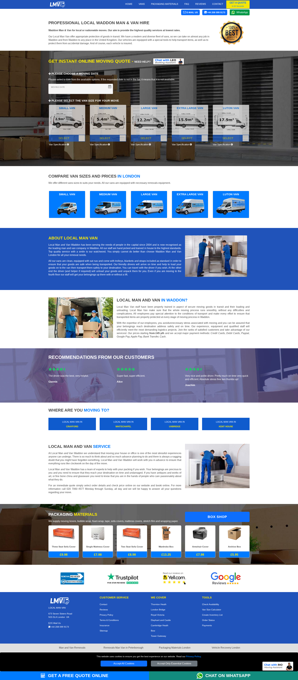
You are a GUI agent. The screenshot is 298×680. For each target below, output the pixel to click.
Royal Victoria (157, 615)
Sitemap (104, 630)
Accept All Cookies (123, 663)
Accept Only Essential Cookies (174, 663)
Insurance (104, 625)
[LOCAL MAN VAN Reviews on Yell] (175, 578)
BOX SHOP (217, 517)
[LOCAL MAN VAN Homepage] (57, 4)
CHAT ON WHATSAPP (228, 675)
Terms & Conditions (109, 620)
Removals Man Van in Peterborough (123, 647)
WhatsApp (242, 12)
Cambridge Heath (159, 625)
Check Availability (210, 604)
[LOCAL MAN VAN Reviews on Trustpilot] (123, 578)
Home (128, 3)
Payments (207, 625)
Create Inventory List (212, 615)
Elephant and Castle (161, 620)
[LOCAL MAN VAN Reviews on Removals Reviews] (72, 578)
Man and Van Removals (72, 647)
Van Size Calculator (211, 609)
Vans (142, 3)
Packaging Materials (164, 3)
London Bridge (158, 609)
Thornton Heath (158, 604)
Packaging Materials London (174, 647)
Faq (186, 3)
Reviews (200, 3)
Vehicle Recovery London (226, 647)
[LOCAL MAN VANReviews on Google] (226, 578)
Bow (153, 630)
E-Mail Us (56, 623)
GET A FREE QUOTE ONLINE (77, 675)
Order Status (208, 620)
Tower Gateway (158, 636)
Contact (217, 3)
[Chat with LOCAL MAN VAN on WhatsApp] (201, 676)
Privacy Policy (193, 656)
